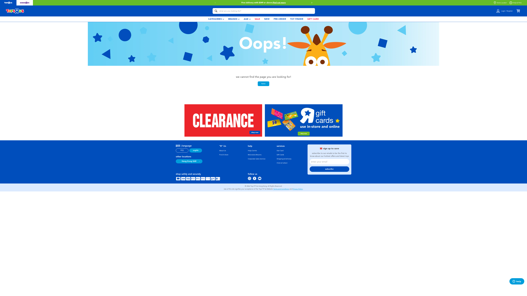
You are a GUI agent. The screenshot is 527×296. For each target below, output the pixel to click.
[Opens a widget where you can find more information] (516, 281)
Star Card (280, 151)
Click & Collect (282, 163)
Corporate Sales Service (256, 159)
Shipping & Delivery (284, 159)
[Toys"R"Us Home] (15, 11)
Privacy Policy (298, 189)
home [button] (263, 84)
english (195, 150)
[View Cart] (518, 11)
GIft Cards (280, 155)
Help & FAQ (517, 3)
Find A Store (223, 155)
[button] (312, 3)
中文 (182, 150)
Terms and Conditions (281, 189)
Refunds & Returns (254, 155)
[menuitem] (216, 19)
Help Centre (252, 151)
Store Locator (502, 3)
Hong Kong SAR (189, 161)
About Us (222, 151)
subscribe (329, 169)
